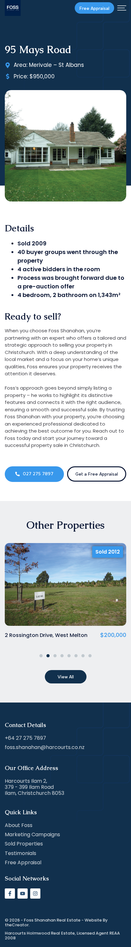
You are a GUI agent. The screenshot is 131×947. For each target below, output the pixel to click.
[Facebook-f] (10, 893)
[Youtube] (22, 893)
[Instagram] (35, 893)
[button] (41, 655)
